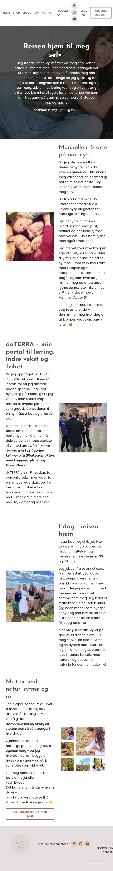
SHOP (16, 13)
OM (37, 13)
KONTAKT (48, 13)
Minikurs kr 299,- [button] (101, 13)
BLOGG (27, 13)
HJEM (6, 13)
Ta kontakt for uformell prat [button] (30, 814)
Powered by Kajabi (98, 863)
